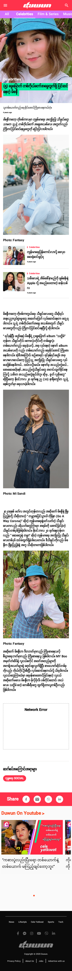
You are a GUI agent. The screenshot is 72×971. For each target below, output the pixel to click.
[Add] (26, 799)
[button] (14, 778)
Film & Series (48, 14)
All (7, 14)
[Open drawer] (5, 5)
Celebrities (24, 14)
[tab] (7, 14)
